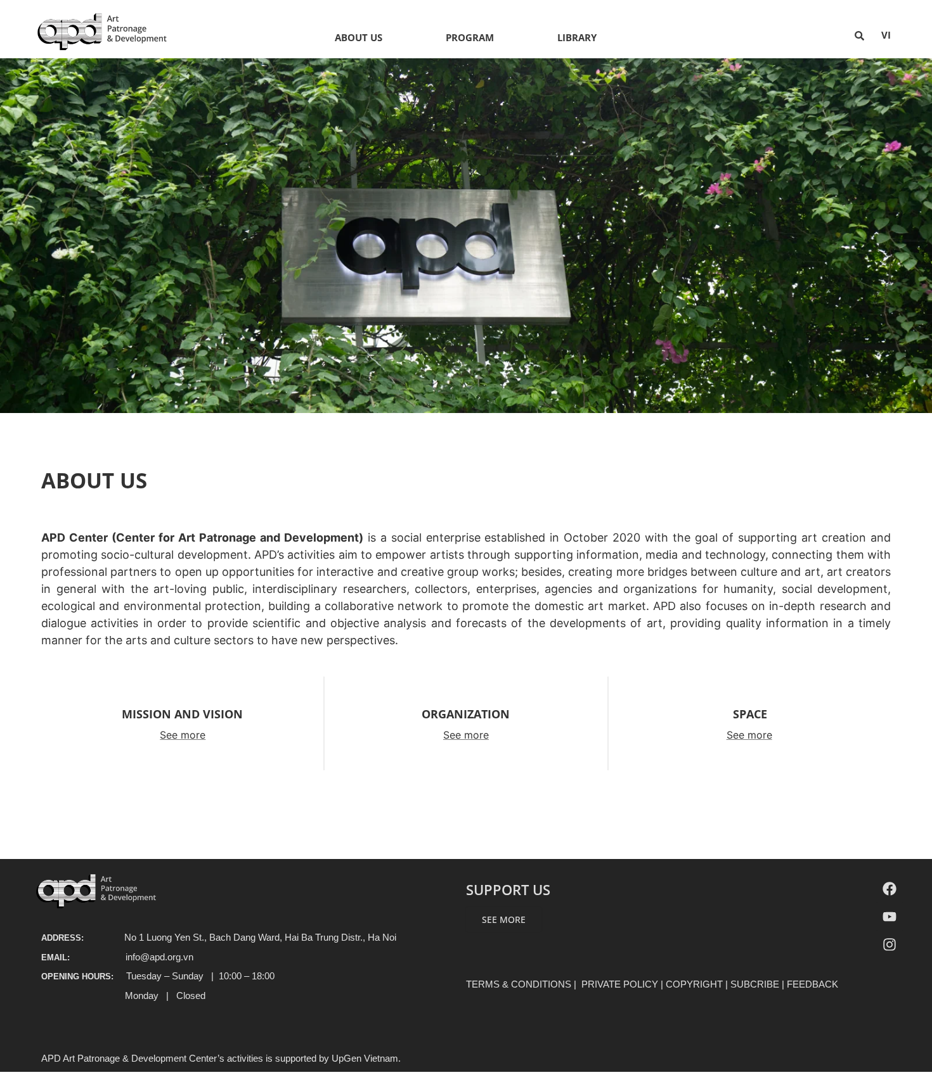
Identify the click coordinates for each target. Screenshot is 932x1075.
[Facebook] (889, 889)
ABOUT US (358, 37)
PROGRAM (470, 37)
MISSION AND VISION (182, 714)
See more (182, 734)
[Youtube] (889, 917)
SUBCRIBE (754, 984)
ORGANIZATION (466, 714)
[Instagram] (889, 944)
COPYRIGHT (694, 984)
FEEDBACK (812, 984)
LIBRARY (577, 37)
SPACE (750, 714)
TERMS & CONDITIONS (518, 984)
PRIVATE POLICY (619, 984)
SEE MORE (504, 919)
